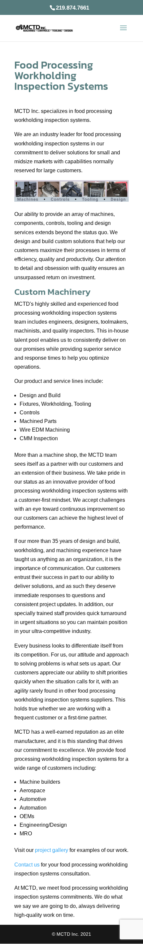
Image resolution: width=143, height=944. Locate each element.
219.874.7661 (72, 8)
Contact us (27, 864)
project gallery (51, 850)
